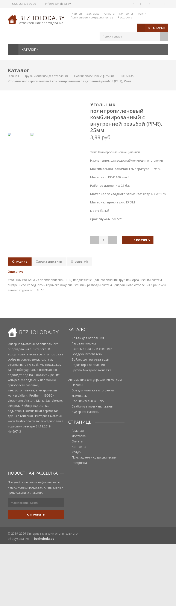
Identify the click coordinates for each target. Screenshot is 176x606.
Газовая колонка (84, 343)
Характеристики (49, 261)
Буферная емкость (85, 412)
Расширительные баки (88, 401)
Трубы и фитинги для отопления (46, 76)
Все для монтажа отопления (93, 390)
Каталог (29, 49)
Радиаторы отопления (88, 365)
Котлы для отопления (88, 338)
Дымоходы (79, 396)
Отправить (36, 514)
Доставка (93, 13)
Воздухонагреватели (87, 354)
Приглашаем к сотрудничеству (92, 17)
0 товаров (156, 28)
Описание (19, 261)
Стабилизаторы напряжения (93, 406)
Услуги (142, 13)
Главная (76, 13)
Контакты (126, 13)
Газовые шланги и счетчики (92, 349)
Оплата (109, 13)
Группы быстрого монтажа (91, 370)
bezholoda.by (42, 18)
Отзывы (79, 261)
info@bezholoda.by (58, 4)
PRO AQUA (127, 76)
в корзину (142, 240)
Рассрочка (125, 17)
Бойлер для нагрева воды (90, 359)
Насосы (77, 385)
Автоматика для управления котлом (95, 380)
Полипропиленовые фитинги (94, 76)
